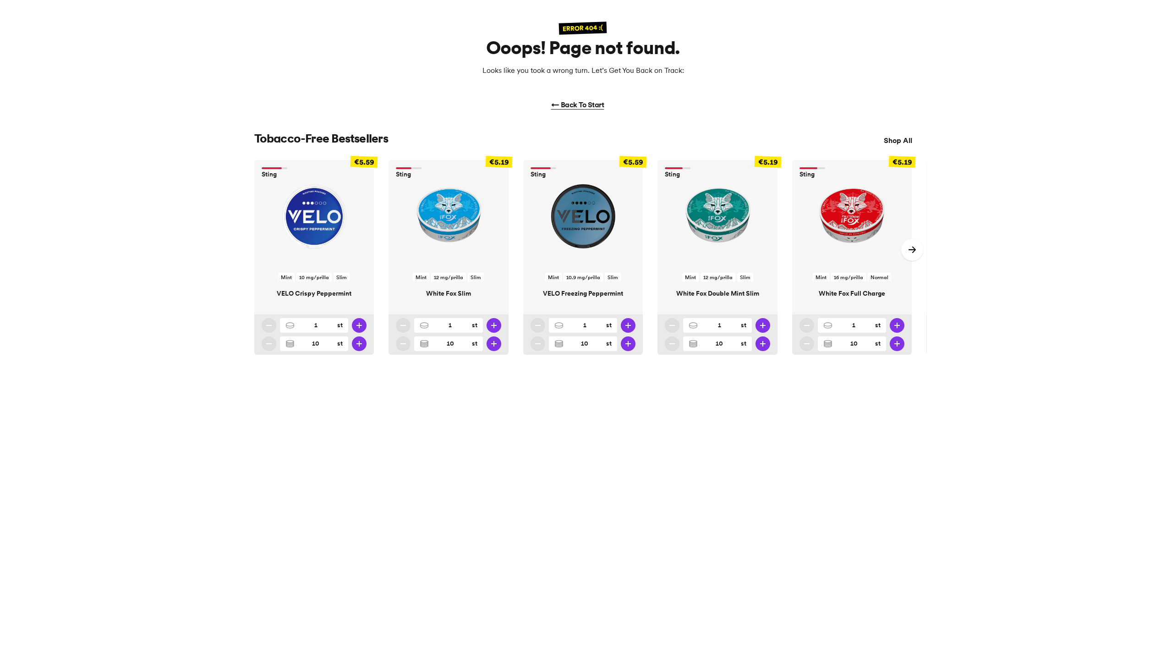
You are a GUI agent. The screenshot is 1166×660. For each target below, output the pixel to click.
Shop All (898, 140)
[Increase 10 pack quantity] (359, 343)
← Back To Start (577, 104)
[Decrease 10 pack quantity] (269, 343)
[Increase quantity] (359, 325)
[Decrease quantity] (269, 325)
